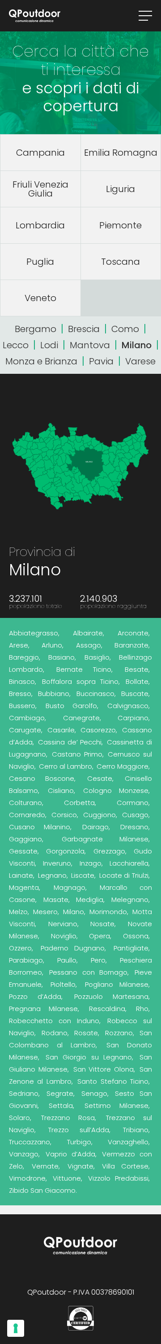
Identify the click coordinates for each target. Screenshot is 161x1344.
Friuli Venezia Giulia (40, 189)
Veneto (40, 298)
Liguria (120, 189)
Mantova (90, 345)
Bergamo (35, 329)
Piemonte (120, 225)
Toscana (120, 261)
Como (125, 329)
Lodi (49, 345)
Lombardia (40, 225)
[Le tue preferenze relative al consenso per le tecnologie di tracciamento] (15, 1328)
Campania (40, 152)
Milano (137, 345)
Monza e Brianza (41, 361)
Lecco (16, 345)
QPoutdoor (34, 15)
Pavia (101, 361)
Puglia (40, 261)
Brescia (84, 329)
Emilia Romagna (120, 152)
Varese (140, 361)
